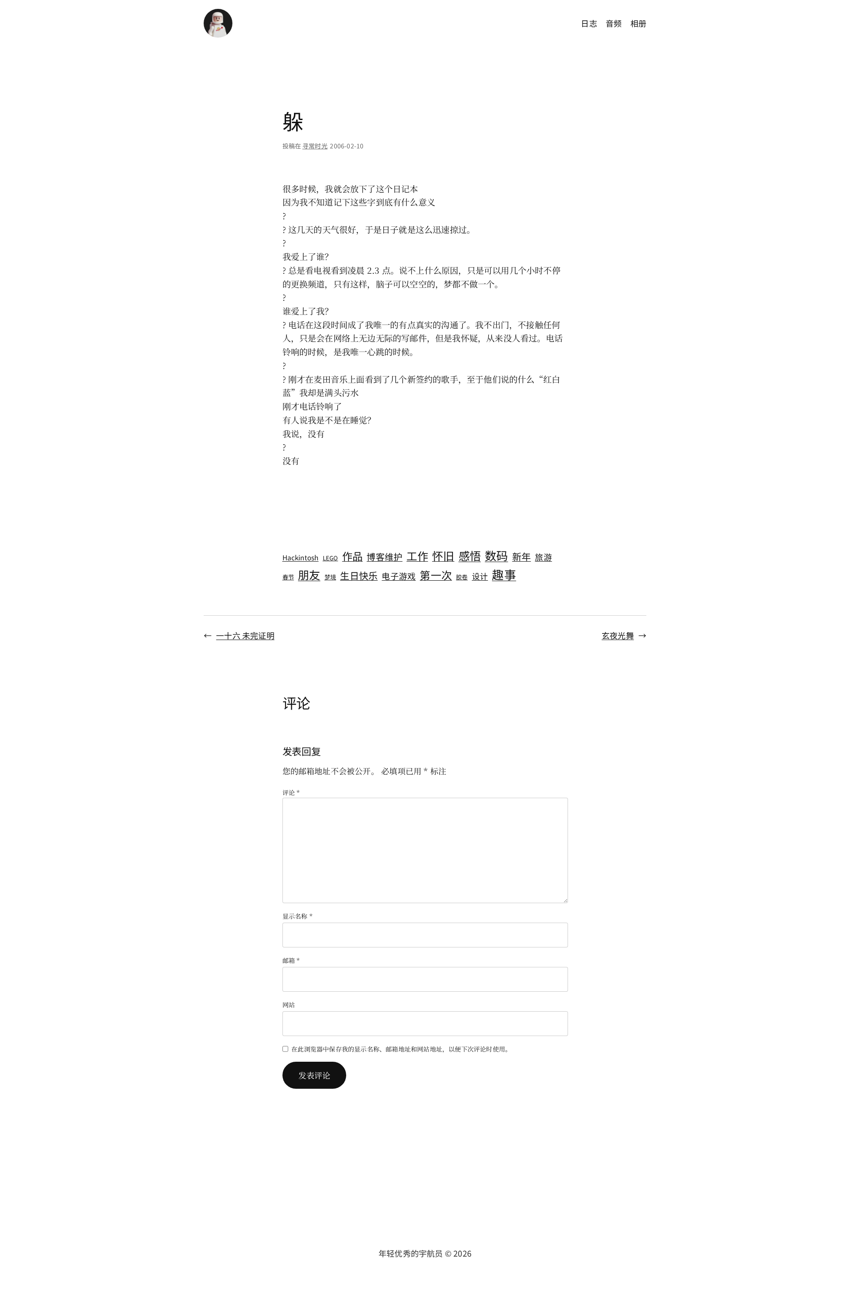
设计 (480, 576)
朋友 (309, 574)
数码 (496, 555)
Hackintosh (300, 557)
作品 (352, 555)
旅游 (543, 557)
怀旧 (443, 555)
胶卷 (462, 577)
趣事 (504, 574)
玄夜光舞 (618, 635)
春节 (288, 577)
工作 (417, 555)
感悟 (470, 555)
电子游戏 (399, 576)
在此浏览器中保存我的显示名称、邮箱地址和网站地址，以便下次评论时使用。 (401, 1048)
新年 (521, 556)
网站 (288, 1004)
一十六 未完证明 (245, 635)
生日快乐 (359, 575)
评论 (291, 792)
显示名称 (297, 916)
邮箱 (291, 960)
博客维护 (384, 556)
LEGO (330, 558)
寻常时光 (315, 145)
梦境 (330, 577)
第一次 (436, 574)
